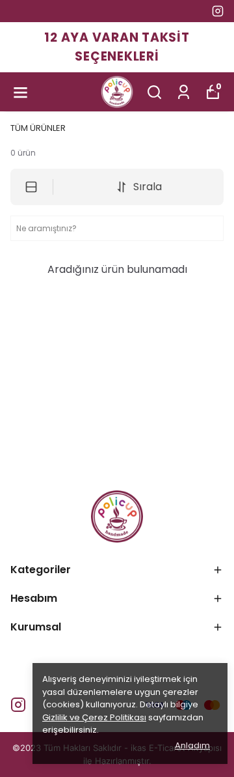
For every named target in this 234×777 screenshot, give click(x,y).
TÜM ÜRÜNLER (38, 128)
